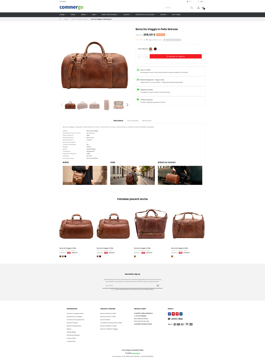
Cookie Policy (71, 341)
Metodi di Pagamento (74, 326)
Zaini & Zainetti (105, 319)
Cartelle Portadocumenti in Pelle (111, 323)
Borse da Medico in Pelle (108, 326)
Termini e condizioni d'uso (75, 313)
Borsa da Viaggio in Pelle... (68, 248)
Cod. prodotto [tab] (133, 121)
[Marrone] (150, 49)
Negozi (69, 329)
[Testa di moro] (155, 49)
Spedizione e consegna (74, 316)
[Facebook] (169, 314)
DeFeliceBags (71, 332)
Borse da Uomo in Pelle (107, 316)
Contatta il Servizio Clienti (143, 324)
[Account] (198, 8)
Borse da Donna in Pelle (108, 313)
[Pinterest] (177, 314)
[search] (192, 7)
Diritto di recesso (72, 323)
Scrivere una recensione (172, 40)
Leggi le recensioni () (154, 40)
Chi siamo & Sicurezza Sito (75, 319)
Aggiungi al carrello (176, 56)
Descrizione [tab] (118, 121)
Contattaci (63, 1)
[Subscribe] (158, 285)
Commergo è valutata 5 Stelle (132, 350)
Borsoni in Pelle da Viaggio (68, 250)
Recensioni (146, 121)
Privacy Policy (149, 289)
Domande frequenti (73, 335)
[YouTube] (173, 314)
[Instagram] (180, 314)
